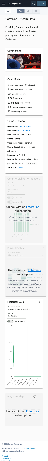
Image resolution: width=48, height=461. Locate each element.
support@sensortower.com (29, 448)
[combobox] (19, 309)
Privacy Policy (6, 458)
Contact (4, 456)
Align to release (19, 321)
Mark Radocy (25, 126)
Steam (20, 167)
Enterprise (32, 207)
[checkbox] (20, 11)
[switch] (10, 321)
